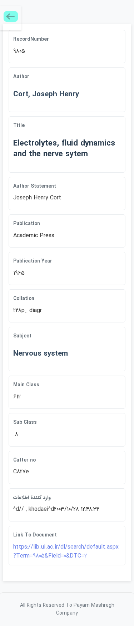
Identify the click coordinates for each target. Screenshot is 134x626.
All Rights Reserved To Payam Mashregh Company (67, 609)
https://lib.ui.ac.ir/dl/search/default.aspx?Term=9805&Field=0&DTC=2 (66, 552)
